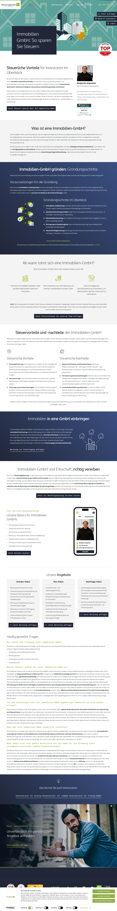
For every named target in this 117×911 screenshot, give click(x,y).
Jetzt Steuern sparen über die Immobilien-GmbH (31, 108)
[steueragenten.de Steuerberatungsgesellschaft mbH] (10, 4)
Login (112, 23)
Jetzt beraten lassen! (19, 553)
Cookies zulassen (104, 891)
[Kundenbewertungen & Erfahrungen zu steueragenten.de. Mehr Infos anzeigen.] (84, 110)
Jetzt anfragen (108, 14)
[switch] (46, 908)
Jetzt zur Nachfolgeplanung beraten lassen (58, 495)
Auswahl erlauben (103, 896)
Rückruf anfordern (106, 19)
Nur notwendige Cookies (103, 900)
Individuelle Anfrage (17, 845)
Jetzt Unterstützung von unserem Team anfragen (58, 316)
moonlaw (97, 245)
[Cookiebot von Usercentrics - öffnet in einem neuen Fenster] (10, 908)
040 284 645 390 (106, 4)
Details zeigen (84, 908)
